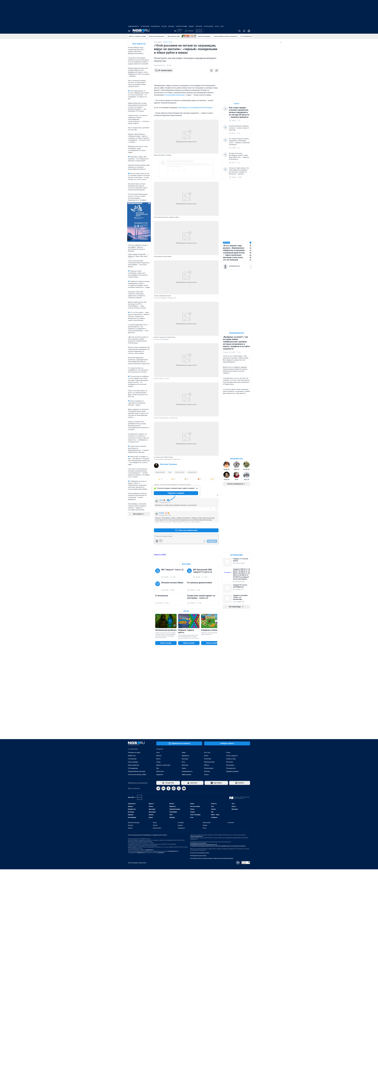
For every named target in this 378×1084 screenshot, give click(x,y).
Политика (207, 759)
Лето (183, 762)
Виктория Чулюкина (168, 464)
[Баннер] (189, 36)
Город (158, 762)
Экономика (230, 765)
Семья (206, 774)
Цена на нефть (179, 472)
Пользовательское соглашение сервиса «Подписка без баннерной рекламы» (211, 858)
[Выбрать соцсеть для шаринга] (217, 70)
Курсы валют (209, 26)
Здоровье (159, 774)
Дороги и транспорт (163, 765)
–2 (216, 525)
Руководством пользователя (198, 843)
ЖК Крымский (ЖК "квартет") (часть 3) (202, 570)
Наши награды (133, 762)
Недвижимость (133, 26)
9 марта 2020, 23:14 (159, 65)
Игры (217, 26)
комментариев (165, 70)
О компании (132, 759)
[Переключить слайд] (216, 621)
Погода (164, 26)
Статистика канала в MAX (137, 774)
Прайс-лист (132, 756)
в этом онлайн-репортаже (174, 95)
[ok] (168, 788)
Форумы (171, 26)
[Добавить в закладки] (211, 70)
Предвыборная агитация (136, 771)
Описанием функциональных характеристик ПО (203, 844)
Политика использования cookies (199, 853)
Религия (207, 771)
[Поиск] (239, 31)
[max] (174, 788)
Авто (158, 752)
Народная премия (232, 771)
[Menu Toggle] (129, 31)
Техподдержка (133, 768)
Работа (206, 765)
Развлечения (208, 768)
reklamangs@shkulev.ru (196, 836)
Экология (229, 762)
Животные (160, 771)
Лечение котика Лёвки (172, 582)
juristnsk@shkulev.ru (172, 851)
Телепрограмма (181, 26)
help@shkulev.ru (141, 852)
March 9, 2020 (189, 163)
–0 (216, 509)
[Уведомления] (244, 31)
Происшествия (209, 762)
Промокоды (145, 26)
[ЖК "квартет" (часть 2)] (158, 573)
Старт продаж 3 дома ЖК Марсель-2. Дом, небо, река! (137, 255)
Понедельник (192, 472)
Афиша (191, 26)
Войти (161, 542)
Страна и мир (230, 759)
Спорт (228, 752)
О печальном (161, 595)
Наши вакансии (133, 765)
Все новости (138, 44)
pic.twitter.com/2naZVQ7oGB (165, 162)
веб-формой (160, 852)
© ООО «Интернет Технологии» (137, 863)
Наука (184, 768)
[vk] (163, 788)
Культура (185, 759)
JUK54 (161, 500)
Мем (170, 472)
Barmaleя (161, 513)
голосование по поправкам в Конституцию (195, 107)
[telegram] (158, 788)
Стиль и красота (232, 756)
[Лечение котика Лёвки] (158, 586)
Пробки (189, 31)
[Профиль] (248, 31)
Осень (206, 756)
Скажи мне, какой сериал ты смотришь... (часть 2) (201, 596)
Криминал (185, 756)
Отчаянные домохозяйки (199, 582)
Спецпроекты (231, 768)
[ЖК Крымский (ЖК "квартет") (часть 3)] (190, 573)
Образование (186, 774)
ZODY (222, 26)
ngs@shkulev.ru (149, 850)
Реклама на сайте (134, 752)
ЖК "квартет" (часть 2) (172, 569)
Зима (183, 752)
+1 (210, 509)
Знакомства (155, 26)
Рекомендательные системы (198, 855)
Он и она (207, 752)
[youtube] (184, 788)
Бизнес (158, 756)
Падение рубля (160, 472)
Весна (158, 759)
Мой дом (185, 765)
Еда (157, 768)
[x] (179, 788)
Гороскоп (198, 26)
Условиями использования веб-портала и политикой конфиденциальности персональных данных (218, 846)
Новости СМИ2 (160, 554)
